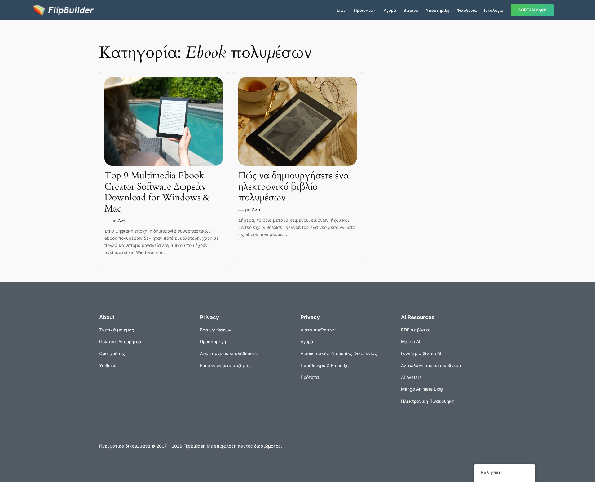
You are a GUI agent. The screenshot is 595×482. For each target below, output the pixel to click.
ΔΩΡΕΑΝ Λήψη (532, 10)
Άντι (122, 220)
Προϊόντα (363, 10)
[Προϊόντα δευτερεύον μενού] (375, 10)
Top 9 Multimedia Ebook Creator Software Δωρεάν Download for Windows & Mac (157, 192)
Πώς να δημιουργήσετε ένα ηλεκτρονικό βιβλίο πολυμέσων (293, 187)
